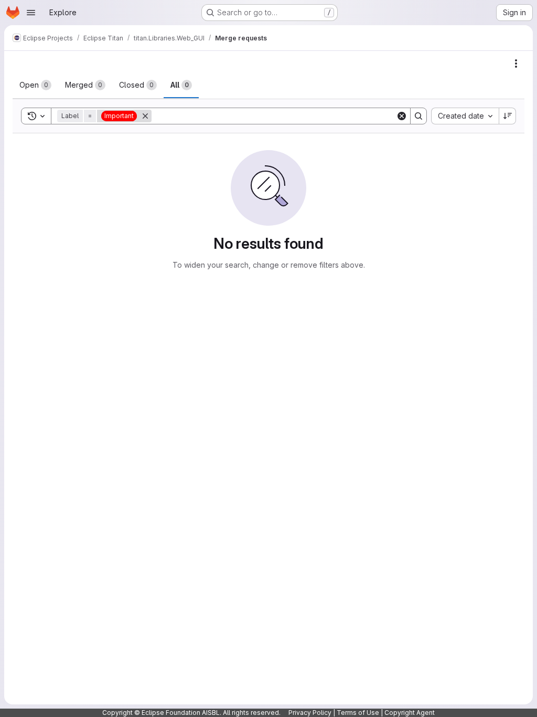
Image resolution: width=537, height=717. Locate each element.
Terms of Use (358, 712)
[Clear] (401, 116)
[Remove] (145, 116)
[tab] (35, 85)
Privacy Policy (309, 712)
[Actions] (516, 63)
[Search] (418, 116)
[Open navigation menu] (31, 12)
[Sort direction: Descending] (507, 116)
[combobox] (465, 116)
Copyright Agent (409, 712)
